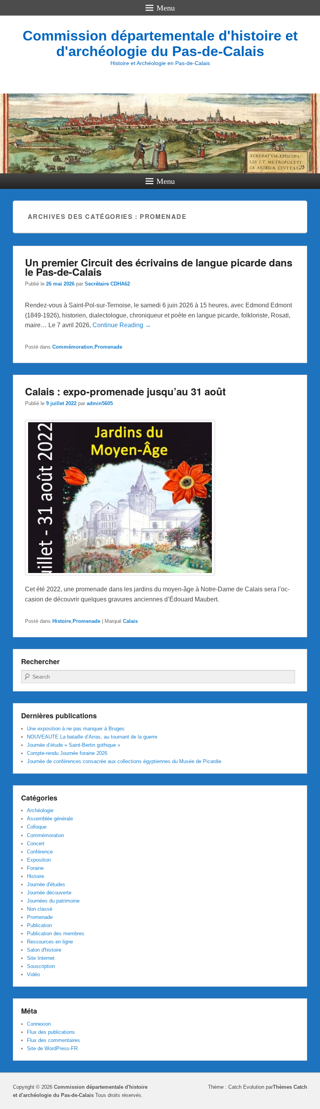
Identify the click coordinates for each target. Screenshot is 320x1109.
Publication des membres (55, 933)
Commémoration (72, 347)
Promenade (108, 347)
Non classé (39, 909)
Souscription (41, 966)
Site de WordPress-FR (52, 1048)
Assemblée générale (50, 819)
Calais (130, 621)
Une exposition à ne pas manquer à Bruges (75, 729)
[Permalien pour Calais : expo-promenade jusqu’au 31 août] (120, 579)
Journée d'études (46, 884)
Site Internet (41, 958)
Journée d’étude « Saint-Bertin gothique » (73, 745)
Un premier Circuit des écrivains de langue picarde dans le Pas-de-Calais (158, 267)
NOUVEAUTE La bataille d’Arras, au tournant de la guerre (92, 737)
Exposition (39, 860)
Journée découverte (49, 893)
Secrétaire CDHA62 (107, 284)
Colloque (36, 827)
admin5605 (100, 403)
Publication (39, 925)
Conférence (40, 852)
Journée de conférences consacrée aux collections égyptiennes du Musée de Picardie (124, 761)
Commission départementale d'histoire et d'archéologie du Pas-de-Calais (160, 43)
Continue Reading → (121, 325)
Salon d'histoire (44, 950)
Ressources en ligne (50, 942)
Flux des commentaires (53, 1040)
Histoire (61, 621)
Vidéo (33, 974)
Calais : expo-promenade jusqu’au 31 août (125, 391)
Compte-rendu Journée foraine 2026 (67, 753)
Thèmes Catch (290, 1087)
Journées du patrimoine (53, 901)
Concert (35, 843)
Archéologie (40, 810)
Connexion (39, 1024)
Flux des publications (51, 1032)
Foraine (35, 868)
